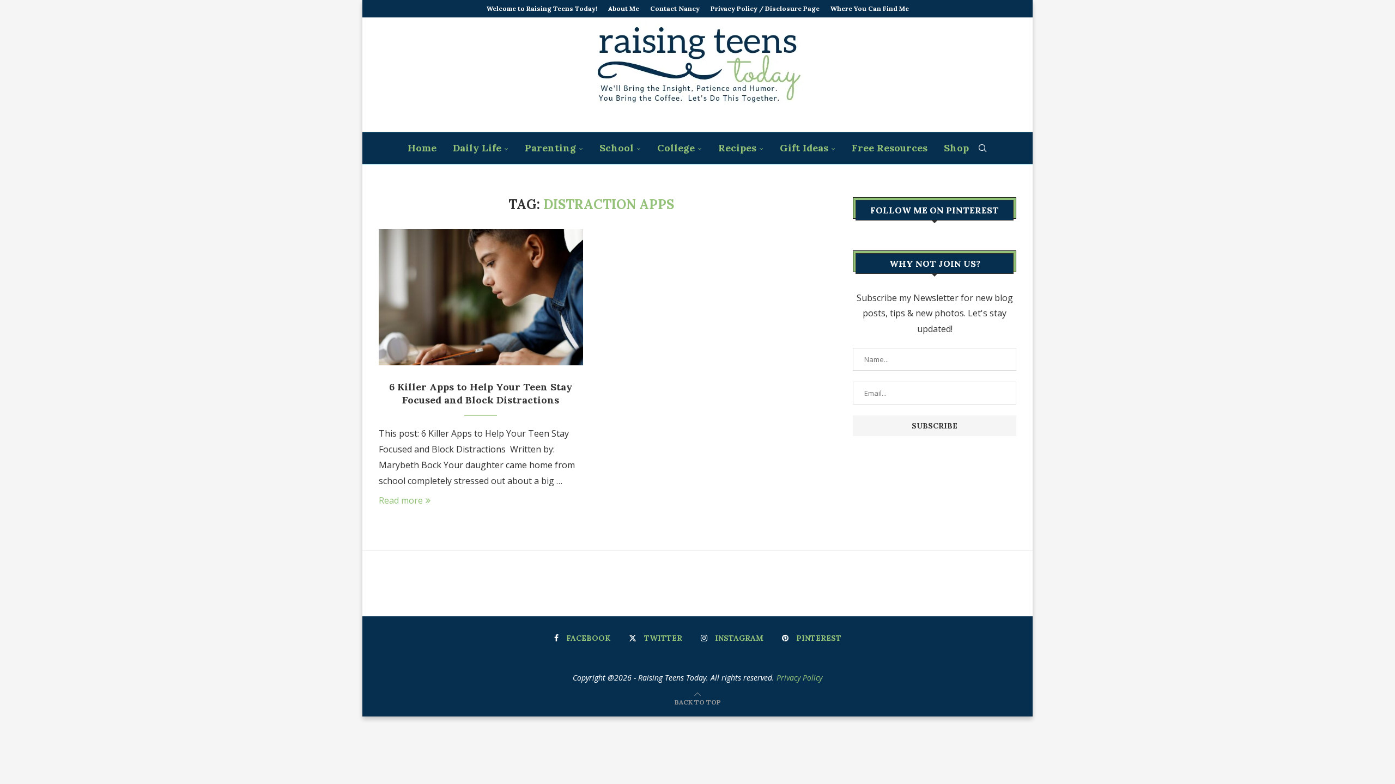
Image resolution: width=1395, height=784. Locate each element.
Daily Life (477, 148)
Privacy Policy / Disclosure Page (765, 8)
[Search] (982, 148)
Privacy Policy (799, 677)
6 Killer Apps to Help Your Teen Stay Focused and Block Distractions (480, 393)
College (676, 148)
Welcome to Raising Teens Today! (542, 8)
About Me (623, 8)
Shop (956, 148)
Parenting (550, 148)
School (616, 148)
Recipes (737, 148)
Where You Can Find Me (869, 8)
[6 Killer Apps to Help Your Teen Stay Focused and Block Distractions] (481, 297)
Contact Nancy (675, 8)
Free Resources (889, 148)
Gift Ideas (804, 148)
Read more (401, 500)
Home (422, 148)
